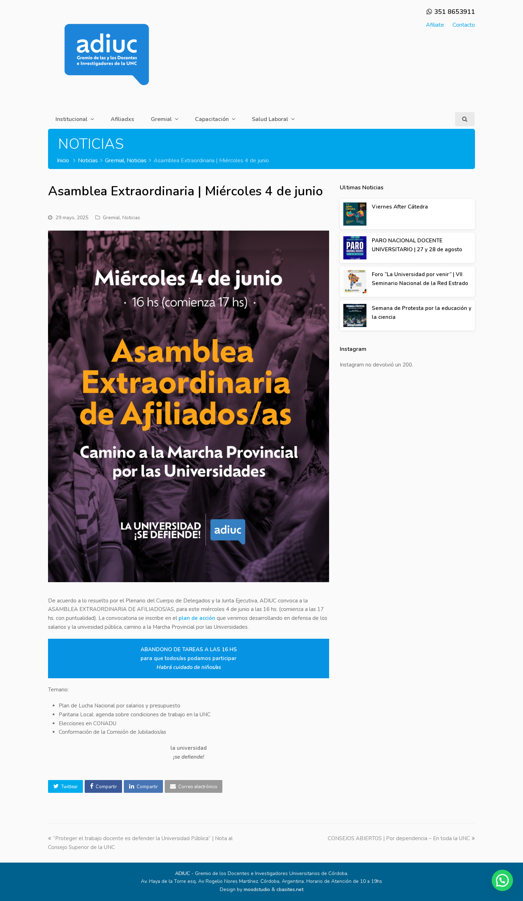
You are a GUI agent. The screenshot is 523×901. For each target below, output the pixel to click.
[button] (65, 786)
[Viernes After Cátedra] (354, 214)
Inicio (63, 160)
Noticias (131, 217)
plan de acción (197, 618)
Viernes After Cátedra (400, 206)
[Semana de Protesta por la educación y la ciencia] (354, 315)
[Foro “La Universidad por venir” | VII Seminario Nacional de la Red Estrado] (354, 281)
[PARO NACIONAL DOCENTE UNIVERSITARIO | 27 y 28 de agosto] (354, 247)
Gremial (111, 217)
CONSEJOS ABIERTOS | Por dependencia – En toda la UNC (399, 838)
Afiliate (435, 25)
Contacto (464, 25)
